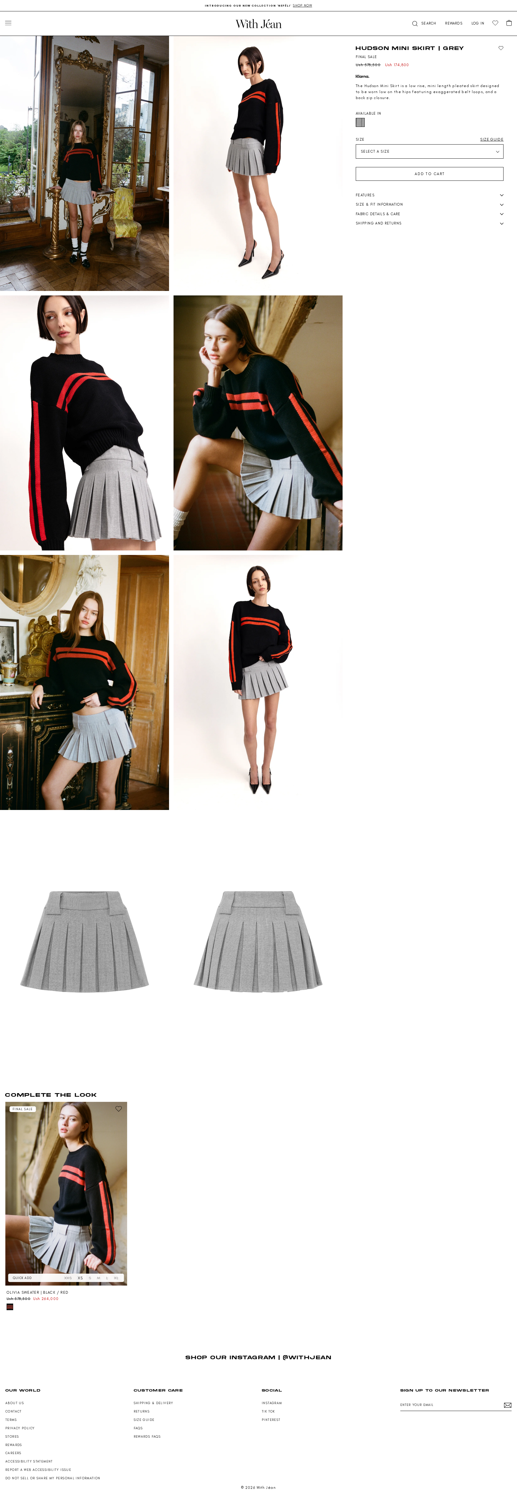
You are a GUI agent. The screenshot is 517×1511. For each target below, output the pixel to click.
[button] (424, 23)
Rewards (13, 1445)
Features (365, 195)
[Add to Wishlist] (501, 48)
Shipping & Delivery (154, 1403)
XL (116, 1278)
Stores (12, 1437)
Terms (11, 1420)
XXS (68, 1278)
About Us (14, 1403)
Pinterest (271, 1420)
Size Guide (144, 1420)
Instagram (272, 1403)
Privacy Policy (20, 1428)
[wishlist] (495, 23)
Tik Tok (268, 1411)
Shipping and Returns (379, 223)
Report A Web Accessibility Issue (38, 1470)
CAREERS (13, 1453)
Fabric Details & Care (378, 214)
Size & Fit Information (379, 204)
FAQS (138, 1428)
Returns (142, 1411)
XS (80, 1278)
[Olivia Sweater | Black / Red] (66, 1194)
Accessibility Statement (29, 1461)
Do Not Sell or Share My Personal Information (53, 1478)
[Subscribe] (508, 1405)
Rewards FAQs (147, 1437)
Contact (13, 1411)
